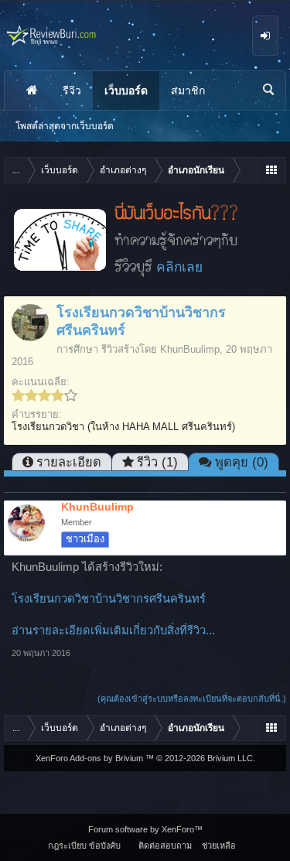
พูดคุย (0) (241, 462)
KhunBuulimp (190, 349)
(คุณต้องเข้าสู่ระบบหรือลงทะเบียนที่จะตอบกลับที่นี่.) (191, 698)
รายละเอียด (68, 462)
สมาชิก (188, 90)
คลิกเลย (179, 267)
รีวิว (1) (157, 462)
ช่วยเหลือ (219, 845)
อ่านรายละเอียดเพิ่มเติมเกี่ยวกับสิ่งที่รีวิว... (113, 630)
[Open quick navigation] (271, 170)
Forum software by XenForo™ (145, 829)
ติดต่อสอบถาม (165, 845)
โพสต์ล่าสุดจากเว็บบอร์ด (64, 126)
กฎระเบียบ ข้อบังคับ (84, 845)
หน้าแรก (31, 90)
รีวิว (72, 90)
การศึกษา (77, 349)
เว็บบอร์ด (126, 90)
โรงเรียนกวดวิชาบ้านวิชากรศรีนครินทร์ (109, 599)
